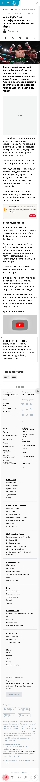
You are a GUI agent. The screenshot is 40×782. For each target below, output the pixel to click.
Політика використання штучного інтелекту (9, 462)
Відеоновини (11, 492)
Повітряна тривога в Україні (16, 517)
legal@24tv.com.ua (28, 751)
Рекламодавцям (8, 446)
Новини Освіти (12, 610)
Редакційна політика (10, 435)
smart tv (9, 715)
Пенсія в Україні (12, 580)
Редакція (6, 432)
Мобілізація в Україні (15, 534)
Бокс (17, 9)
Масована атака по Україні (16, 520)
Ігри (23, 467)
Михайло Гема (13, 31)
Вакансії (24, 452)
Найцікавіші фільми (13, 591)
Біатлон (9, 662)
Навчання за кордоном (14, 626)
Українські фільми (13, 594)
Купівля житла (11, 639)
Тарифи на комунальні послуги (17, 574)
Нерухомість (11, 633)
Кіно (8, 588)
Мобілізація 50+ (12, 540)
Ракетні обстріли (12, 508)
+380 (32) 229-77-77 (15, 749)
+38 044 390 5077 (28, 395)
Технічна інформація (29, 445)
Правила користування (7, 451)
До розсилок (14, 694)
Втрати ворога (11, 527)
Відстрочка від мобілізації (15, 549)
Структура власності (28, 456)
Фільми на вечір (12, 597)
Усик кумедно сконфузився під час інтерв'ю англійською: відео (28, 9)
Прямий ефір (11, 489)
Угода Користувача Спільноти (28, 435)
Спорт (8, 650)
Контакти (25, 449)
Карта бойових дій (13, 511)
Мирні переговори (13, 514)
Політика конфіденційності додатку (28, 430)
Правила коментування (26, 440)
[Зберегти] (34, 38)
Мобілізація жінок (13, 543)
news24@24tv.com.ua (10, 395)
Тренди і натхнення (13, 642)
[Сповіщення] (37, 3)
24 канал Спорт (8, 9)
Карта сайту (26, 463)
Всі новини (11, 480)
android (9, 709)
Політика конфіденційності (9, 456)
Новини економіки (14, 562)
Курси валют (11, 568)
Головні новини (12, 482)
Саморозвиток (11, 623)
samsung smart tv (24, 715)
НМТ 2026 (9, 620)
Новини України (12, 486)
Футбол (9, 656)
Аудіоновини (11, 495)
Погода (9, 498)
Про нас (5, 428)
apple (24, 709)
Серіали (9, 603)
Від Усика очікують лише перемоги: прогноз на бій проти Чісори (18, 269)
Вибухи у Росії (11, 523)
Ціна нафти (10, 565)
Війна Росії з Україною (16, 505)
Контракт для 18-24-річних (16, 546)
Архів (23, 460)
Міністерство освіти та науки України (20, 613)
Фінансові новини (13, 571)
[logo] (14, 3)
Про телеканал (8, 439)
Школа (8, 617)
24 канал (18, 155)
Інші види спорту (12, 665)
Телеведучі (6, 443)
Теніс (8, 659)
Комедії (9, 600)
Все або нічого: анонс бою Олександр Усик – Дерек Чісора (19, 162)
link (22, 404)
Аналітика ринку (12, 636)
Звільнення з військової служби (18, 537)
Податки (9, 577)
